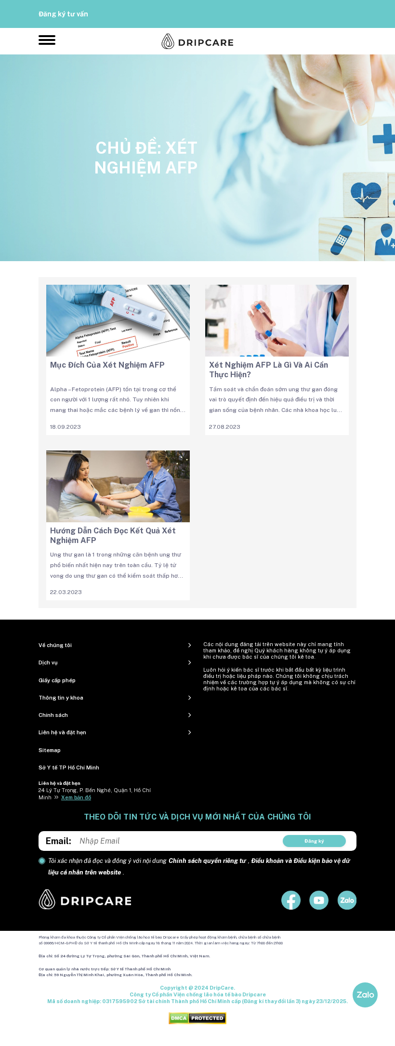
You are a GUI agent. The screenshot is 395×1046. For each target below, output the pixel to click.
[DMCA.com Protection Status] (197, 1017)
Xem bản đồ (76, 797)
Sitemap (50, 750)
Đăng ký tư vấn (63, 14)
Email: (58, 841)
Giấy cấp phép (57, 680)
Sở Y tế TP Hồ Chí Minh (69, 767)
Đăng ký (314, 841)
